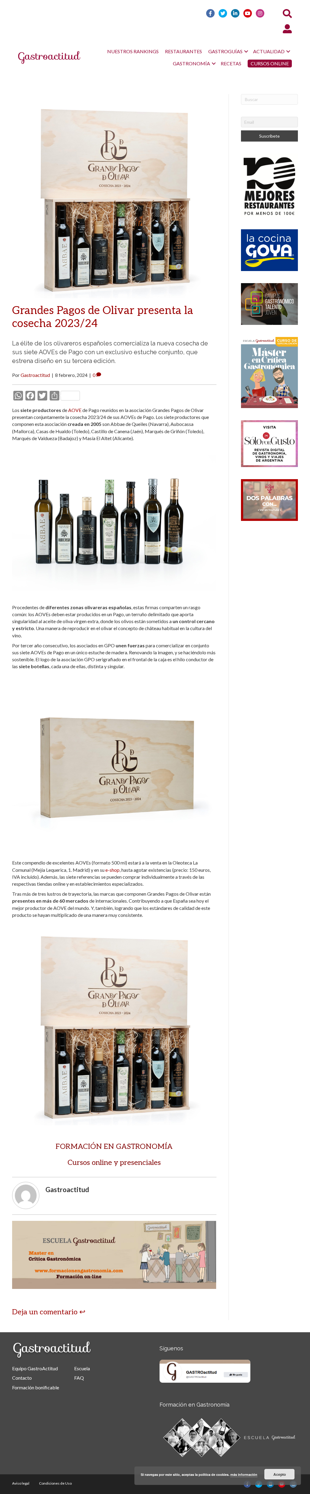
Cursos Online (270, 63)
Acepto (279, 1474)
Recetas (231, 63)
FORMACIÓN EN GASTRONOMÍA (114, 1146)
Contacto (22, 1378)
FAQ (79, 1378)
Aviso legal (20, 1483)
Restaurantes (183, 51)
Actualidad (269, 51)
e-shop (112, 870)
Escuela (82, 1368)
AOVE (74, 410)
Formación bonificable (35, 1387)
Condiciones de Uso (55, 1483)
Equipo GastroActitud (35, 1368)
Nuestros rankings (133, 51)
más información (243, 1474)
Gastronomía (191, 63)
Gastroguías (225, 51)
